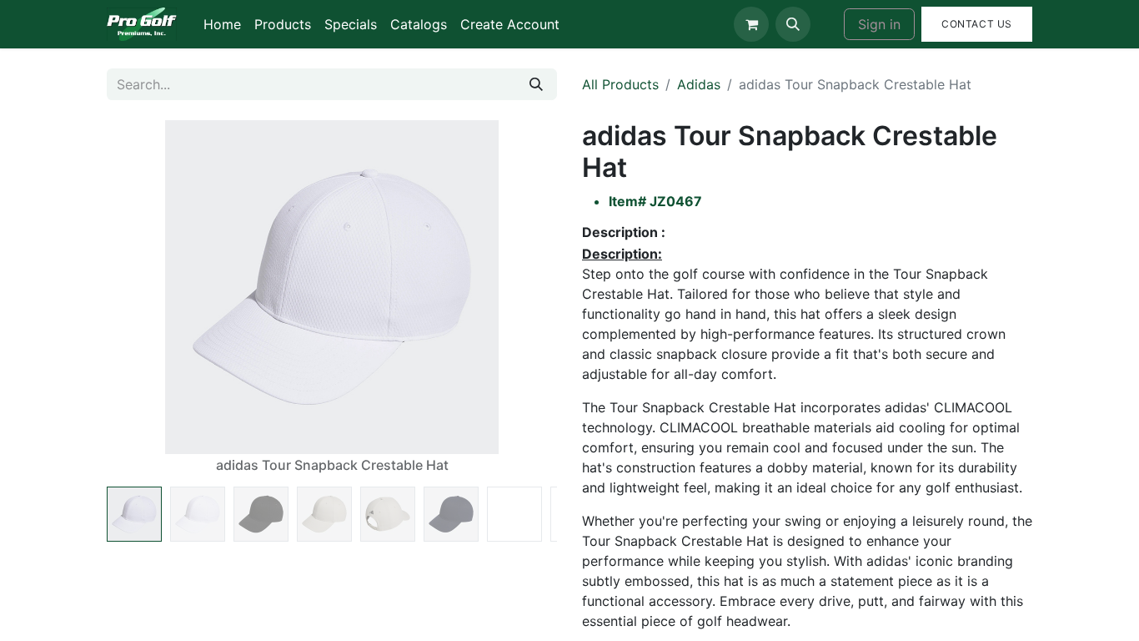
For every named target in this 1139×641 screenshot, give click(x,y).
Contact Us (976, 24)
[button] (792, 24)
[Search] (536, 84)
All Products (620, 84)
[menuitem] (222, 24)
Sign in (879, 24)
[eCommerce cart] (751, 24)
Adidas (698, 84)
